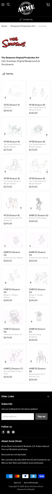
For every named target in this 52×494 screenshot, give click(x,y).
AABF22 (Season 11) (38, 215)
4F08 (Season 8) (37, 105)
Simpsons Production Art (22, 26)
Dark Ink (17, 483)
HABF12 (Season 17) (13, 368)
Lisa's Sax (7, 107)
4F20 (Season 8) (12, 215)
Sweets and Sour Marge (13, 258)
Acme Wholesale (31, 483)
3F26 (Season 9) (12, 105)
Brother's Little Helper (38, 218)
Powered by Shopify (26, 489)
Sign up (41, 416)
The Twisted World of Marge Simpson (37, 108)
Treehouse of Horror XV (13, 334)
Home (4, 26)
